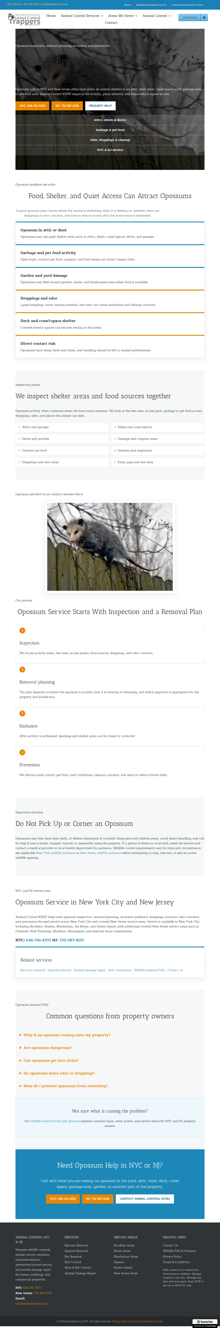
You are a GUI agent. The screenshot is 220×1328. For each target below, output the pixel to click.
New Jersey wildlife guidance (100, 852)
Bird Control (73, 1262)
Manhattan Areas (126, 1256)
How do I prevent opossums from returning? (66, 1086)
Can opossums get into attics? (51, 1060)
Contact (158, 1321)
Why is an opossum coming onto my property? (67, 1035)
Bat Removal (73, 1256)
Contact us (175, 970)
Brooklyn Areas (124, 1245)
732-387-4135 (71, 940)
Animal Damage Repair (80, 1273)
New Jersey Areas (126, 1273)
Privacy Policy (172, 1256)
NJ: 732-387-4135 (67, 105)
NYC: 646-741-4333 (32, 105)
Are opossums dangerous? (48, 1048)
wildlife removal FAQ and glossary (55, 1121)
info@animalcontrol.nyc (55, 4)
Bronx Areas (122, 1250)
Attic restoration (119, 970)
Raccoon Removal (76, 1245)
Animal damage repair (90, 970)
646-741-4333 (38, 940)
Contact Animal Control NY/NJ (145, 1198)
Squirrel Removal (76, 1250)
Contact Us (170, 1245)
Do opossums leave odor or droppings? (59, 1073)
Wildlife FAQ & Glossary (179, 1250)
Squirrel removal (59, 970)
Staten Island (123, 1267)
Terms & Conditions (176, 1262)
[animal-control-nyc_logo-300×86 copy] (24, 14)
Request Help (100, 105)
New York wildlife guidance (55, 852)
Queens (119, 1262)
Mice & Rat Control (78, 1267)
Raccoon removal (32, 970)
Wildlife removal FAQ (149, 970)
